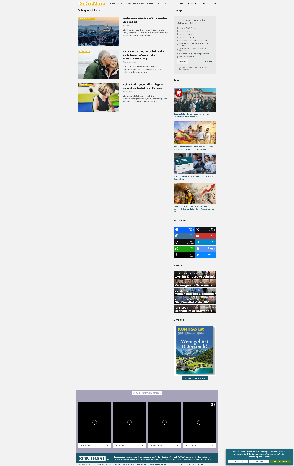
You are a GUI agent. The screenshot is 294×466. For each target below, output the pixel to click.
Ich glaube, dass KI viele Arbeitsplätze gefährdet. (192, 49)
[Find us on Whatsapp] (208, 3)
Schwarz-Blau (86, 85)
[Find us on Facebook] (188, 3)
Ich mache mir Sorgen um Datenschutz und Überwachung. (194, 44)
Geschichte (84, 52)
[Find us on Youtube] (204, 3)
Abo (181, 3)
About (166, 3)
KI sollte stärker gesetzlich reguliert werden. (195, 54)
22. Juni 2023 (128, 25)
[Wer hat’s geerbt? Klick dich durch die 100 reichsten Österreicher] (195, 163)
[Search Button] (215, 3)
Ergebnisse (208, 61)
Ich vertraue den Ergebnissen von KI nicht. (194, 40)
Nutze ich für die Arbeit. (187, 28)
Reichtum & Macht (87, 19)
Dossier (149, 3)
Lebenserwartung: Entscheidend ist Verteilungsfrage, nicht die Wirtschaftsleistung (144, 55)
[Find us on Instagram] (192, 3)
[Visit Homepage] (92, 3)
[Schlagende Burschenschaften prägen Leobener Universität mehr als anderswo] (195, 100)
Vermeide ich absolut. (186, 57)
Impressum (83, 464)
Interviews (126, 3)
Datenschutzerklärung (157, 464)
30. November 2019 (130, 62)
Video (158, 3)
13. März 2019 (128, 91)
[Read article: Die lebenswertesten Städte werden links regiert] (98, 31)
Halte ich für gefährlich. (187, 37)
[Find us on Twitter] (200, 3)
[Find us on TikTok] (196, 3)
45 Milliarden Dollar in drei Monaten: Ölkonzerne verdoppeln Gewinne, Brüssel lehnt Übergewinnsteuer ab (194, 209)
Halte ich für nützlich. (186, 34)
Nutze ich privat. (184, 31)
